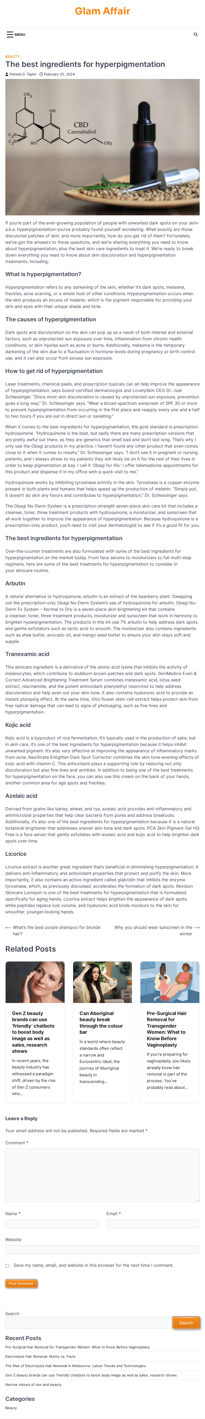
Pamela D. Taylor (23, 74)
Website (13, 1239)
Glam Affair (102, 11)
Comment (17, 1142)
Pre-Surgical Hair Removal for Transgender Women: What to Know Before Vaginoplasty (167, 1029)
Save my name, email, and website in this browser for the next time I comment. (94, 1265)
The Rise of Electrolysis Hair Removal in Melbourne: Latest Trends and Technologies (75, 1366)
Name (13, 1213)
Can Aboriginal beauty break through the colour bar (101, 1022)
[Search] (196, 34)
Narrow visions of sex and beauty (33, 1384)
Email (114, 1213)
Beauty (12, 57)
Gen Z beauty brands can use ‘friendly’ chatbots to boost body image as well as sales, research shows (33, 1032)
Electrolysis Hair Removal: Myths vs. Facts (40, 1356)
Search (12, 1313)
